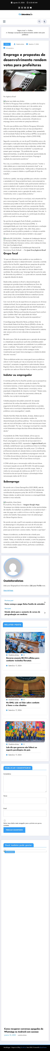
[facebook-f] (19, 8)
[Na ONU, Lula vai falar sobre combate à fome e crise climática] (25, 687)
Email (5, 808)
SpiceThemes (43, 1047)
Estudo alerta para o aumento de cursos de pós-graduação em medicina (22, 613)
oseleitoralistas (20, 44)
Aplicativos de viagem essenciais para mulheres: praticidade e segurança (24, 1030)
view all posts (8, 590)
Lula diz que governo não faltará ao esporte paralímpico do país (21, 748)
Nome (5, 796)
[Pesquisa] (39, 21)
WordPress (23, 1047)
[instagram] (28, 8)
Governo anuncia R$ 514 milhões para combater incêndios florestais (22, 659)
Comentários (7, 774)
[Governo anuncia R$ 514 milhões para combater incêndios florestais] (25, 642)
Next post (8, 608)
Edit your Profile (36, 586)
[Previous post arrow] (44, 602)
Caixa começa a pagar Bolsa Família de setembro (25, 604)
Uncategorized (11, 852)
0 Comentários (10, 48)
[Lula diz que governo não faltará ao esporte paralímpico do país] (25, 732)
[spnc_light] (44, 21)
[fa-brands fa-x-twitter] (22, 8)
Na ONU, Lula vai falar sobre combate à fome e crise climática (22, 704)
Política (7, 44)
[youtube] (31, 8)
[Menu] (4, 21)
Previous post (9, 600)
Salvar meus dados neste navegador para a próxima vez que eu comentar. (22, 824)
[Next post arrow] (44, 612)
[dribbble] (25, 8)
